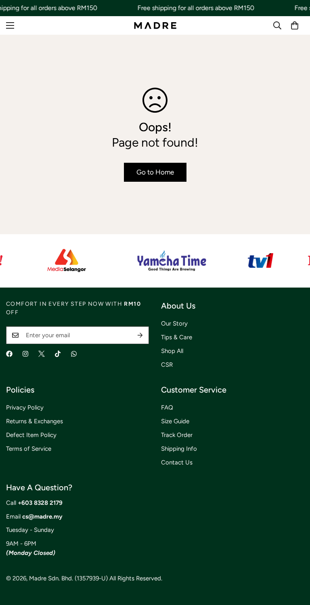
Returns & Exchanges (34, 421)
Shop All (172, 351)
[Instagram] (25, 354)
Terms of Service (28, 448)
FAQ (167, 407)
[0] (294, 25)
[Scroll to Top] (294, 561)
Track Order (177, 435)
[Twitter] (41, 354)
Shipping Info (179, 448)
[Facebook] (9, 354)
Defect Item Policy (31, 435)
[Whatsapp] (74, 354)
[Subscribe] (140, 335)
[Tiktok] (57, 354)
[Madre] (155, 25)
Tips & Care (176, 337)
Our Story (174, 323)
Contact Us (177, 462)
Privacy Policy (25, 407)
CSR (167, 364)
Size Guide (175, 421)
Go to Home (155, 172)
